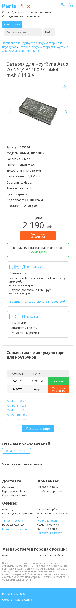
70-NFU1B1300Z (16, 410)
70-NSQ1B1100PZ (17, 415)
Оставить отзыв (16, 451)
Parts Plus (16, 6)
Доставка (18, 12)
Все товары (12, 24)
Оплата (32, 12)
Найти (49, 32)
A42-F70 (17, 381)
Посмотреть (38, 252)
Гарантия (45, 12)
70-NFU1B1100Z (16, 405)
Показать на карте (15, 529)
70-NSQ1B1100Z (16, 419)
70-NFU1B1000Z (16, 401)
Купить (58, 381)
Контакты (33, 16)
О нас (6, 12)
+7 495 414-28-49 (12, 521)
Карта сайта (23, 599)
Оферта (7, 599)
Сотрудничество (13, 16)
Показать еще (38, 428)
